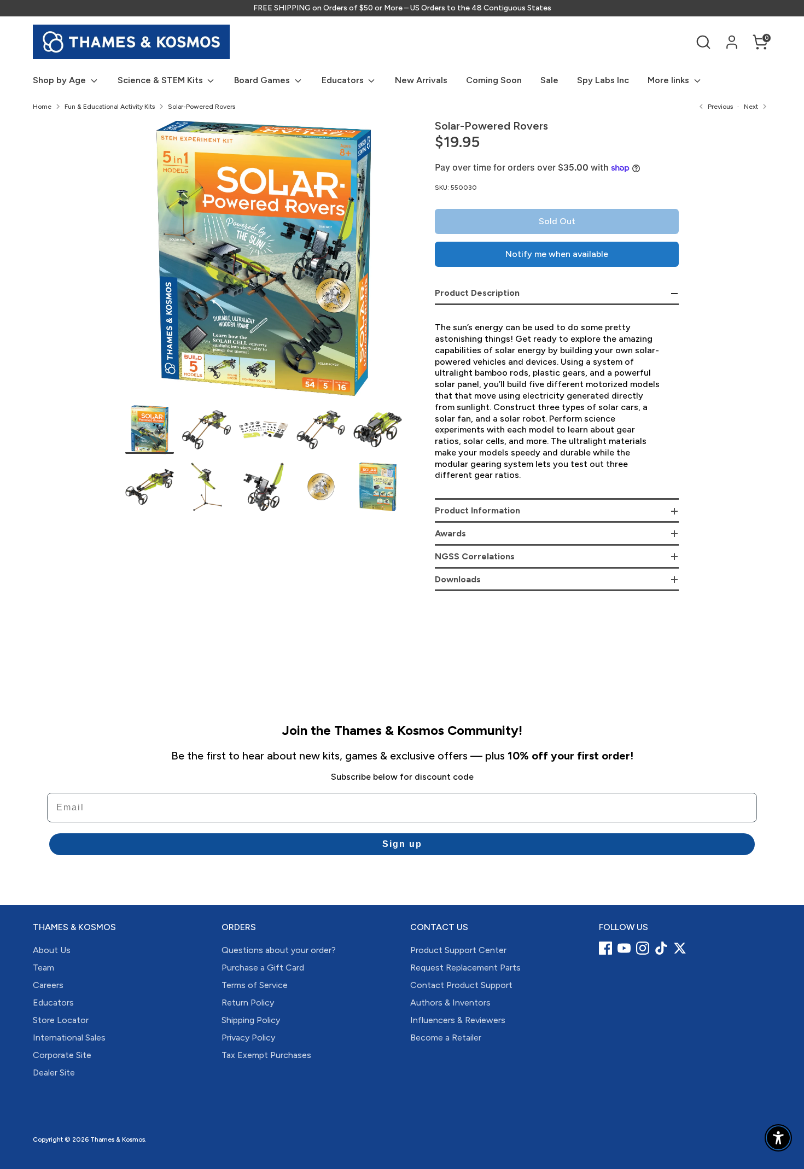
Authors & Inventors (450, 1002)
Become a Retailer (445, 1037)
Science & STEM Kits (161, 80)
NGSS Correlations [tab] (475, 556)
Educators (344, 80)
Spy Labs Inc (603, 80)
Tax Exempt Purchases (266, 1055)
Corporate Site (62, 1055)
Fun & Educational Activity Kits (110, 106)
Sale (549, 80)
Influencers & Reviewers (457, 1020)
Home (42, 106)
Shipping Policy (251, 1020)
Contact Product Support (461, 985)
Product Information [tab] (477, 510)
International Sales (69, 1037)
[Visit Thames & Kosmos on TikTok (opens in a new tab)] (661, 948)
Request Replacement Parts (465, 967)
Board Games (263, 80)
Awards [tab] (450, 533)
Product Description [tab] (477, 293)
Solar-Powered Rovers (201, 106)
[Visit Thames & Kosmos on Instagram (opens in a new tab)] (642, 948)
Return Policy (248, 1002)
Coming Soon (494, 80)
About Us (52, 950)
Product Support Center (458, 950)
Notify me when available (556, 254)
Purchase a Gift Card (263, 967)
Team (43, 967)
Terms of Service (255, 985)
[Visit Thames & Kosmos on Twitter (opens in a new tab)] (679, 948)
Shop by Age (60, 80)
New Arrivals (421, 80)
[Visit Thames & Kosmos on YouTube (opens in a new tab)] (624, 948)
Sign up (402, 844)
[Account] (732, 42)
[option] (264, 262)
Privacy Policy (248, 1037)
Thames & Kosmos (117, 1139)
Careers (48, 985)
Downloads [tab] (458, 579)
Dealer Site (54, 1072)
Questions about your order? (279, 950)
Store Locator (61, 1020)
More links (669, 80)
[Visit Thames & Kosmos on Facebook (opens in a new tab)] (605, 948)
